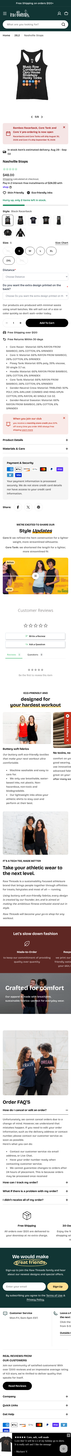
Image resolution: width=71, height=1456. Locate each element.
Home (6, 35)
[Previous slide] (32, 117)
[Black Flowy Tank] (21, 220)
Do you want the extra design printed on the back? (35, 287)
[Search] (63, 24)
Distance (9, 270)
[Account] (59, 13)
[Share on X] (28, 507)
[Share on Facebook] (18, 507)
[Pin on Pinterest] (38, 507)
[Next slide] (42, 117)
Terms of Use (54, 1295)
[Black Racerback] (8, 220)
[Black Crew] (33, 220)
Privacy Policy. (35, 1299)
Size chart (61, 242)
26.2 (17, 35)
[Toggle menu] (5, 13)
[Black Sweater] (8, 233)
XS (9, 252)
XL (51, 250)
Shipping (8, 179)
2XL (8, 260)
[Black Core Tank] (59, 220)
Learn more (27, 430)
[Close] (64, 127)
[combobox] (35, 24)
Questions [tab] (32, 654)
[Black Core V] (46, 220)
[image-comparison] (35, 576)
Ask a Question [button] (37, 644)
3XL (24, 262)
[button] (67, 728)
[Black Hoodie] (21, 233)
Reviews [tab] (11, 654)
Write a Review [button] (37, 636)
